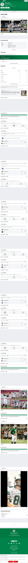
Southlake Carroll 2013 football (14, 369)
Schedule (6, 118)
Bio (3, 9)
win (10, 216)
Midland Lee (5, 133)
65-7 (6, 204)
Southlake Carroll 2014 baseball (14, 116)
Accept (10, 561)
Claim (2, 7)
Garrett (1, 18)
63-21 (7, 262)
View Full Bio (14, 49)
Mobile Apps (15, 545)
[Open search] (23, 1)
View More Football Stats (13, 83)
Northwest (25, 261)
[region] (14, 558)
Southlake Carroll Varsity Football (12, 46)
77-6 (8, 297)
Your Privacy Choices (14, 549)
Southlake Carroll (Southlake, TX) (9, 4)
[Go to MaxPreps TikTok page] (8, 543)
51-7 (13, 133)
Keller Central (25, 319)
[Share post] (26, 33)
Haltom (24, 203)
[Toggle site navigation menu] (1, 1)
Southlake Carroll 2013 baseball (14, 416)
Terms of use (11, 548)
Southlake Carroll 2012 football (14, 450)
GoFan (12, 553)
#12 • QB (13, 6)
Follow (7, 7)
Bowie (25, 163)
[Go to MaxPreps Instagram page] (14, 543)
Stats (5, 9)
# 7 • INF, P (7, 6)
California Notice (16, 548)
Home (1, 9)
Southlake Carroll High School (14, 532)
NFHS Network (15, 553)
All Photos (2, 410)
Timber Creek (13, 274)
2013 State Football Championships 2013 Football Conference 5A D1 (12, 168)
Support (13, 550)
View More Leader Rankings (14, 63)
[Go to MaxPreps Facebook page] (19, 543)
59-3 (7, 320)
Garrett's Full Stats (6, 128)
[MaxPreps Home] (4, 0)
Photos (8, 9)
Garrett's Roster (2, 118)
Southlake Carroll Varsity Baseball (12, 45)
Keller (13, 216)
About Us (12, 545)
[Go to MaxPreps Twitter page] (16, 543)
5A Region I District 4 (4, 61)
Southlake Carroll (6, 141)
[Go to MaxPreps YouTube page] (11, 543)
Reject (15, 561)
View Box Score (3, 516)
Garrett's (2, 216)
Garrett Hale (7, 3)
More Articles (5, 97)
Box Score (2, 128)
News (10, 9)
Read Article (2, 97)
